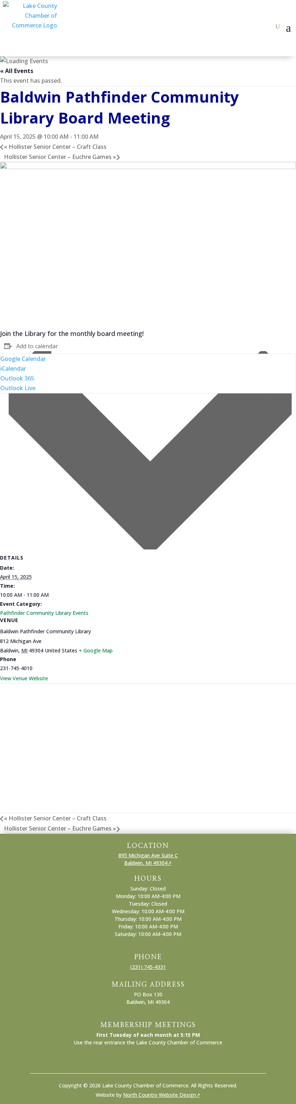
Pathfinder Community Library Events (44, 612)
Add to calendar (37, 346)
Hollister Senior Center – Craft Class (55, 147)
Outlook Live (17, 388)
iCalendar (13, 368)
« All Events (16, 71)
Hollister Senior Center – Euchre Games (60, 157)
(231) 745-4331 (148, 966)
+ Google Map (96, 650)
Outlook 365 (17, 378)
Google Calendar (23, 359)
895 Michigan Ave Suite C (148, 855)
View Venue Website (24, 678)
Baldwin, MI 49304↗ (148, 862)
